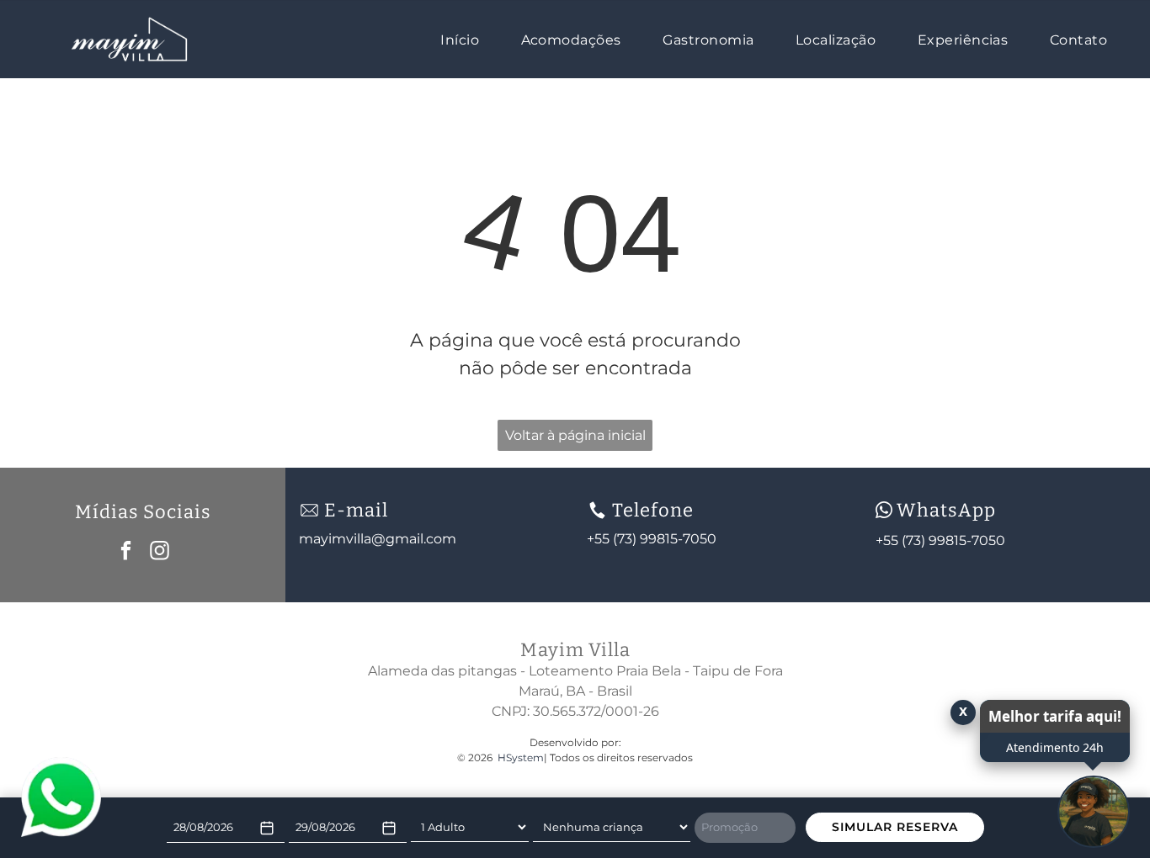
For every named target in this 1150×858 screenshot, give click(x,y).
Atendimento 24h (1055, 747)
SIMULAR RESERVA (895, 826)
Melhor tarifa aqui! (1054, 716)
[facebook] (126, 552)
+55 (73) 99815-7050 (940, 540)
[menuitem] (468, 38)
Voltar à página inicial (575, 435)
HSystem (521, 757)
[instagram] (159, 552)
